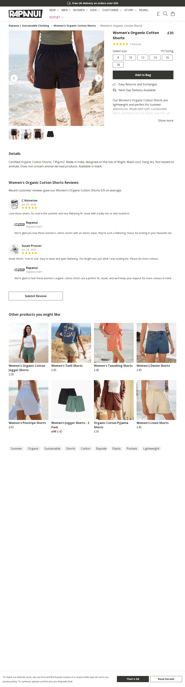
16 (167, 58)
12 (142, 58)
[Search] (165, 13)
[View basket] (172, 13)
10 (130, 58)
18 (118, 65)
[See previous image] (14, 78)
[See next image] (98, 78)
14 (155, 58)
